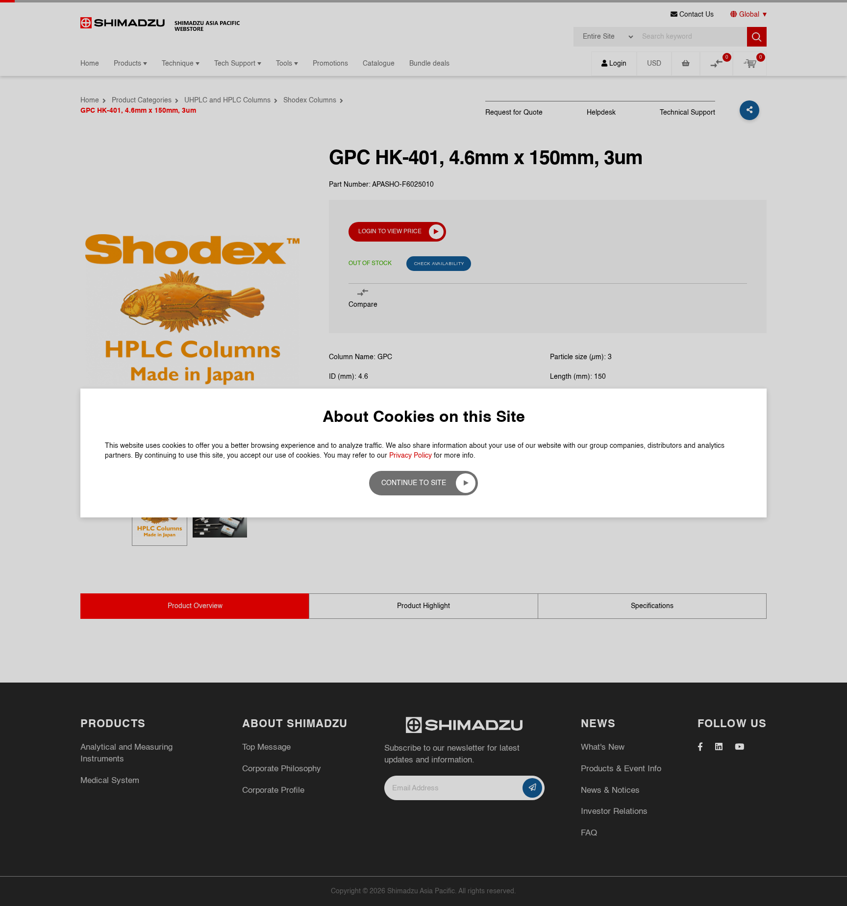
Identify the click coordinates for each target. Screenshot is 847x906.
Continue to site (413, 483)
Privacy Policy (410, 455)
